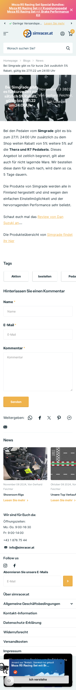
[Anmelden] (62, 34)
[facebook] (15, 565)
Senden (16, 402)
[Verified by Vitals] (24, 672)
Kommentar (14, 348)
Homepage (10, 60)
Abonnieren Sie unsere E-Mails (25, 572)
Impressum (12, 651)
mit (38, 8)
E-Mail (9, 325)
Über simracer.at (16, 594)
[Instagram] (5, 565)
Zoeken (68, 48)
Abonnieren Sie (68, 581)
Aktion (16, 276)
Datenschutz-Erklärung (22, 622)
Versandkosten (15, 641)
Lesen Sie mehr (61, 23)
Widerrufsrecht (15, 632)
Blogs (26, 60)
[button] (4, 23)
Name (9, 302)
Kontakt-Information (20, 613)
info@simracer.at (21, 547)
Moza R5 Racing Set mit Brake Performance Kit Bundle (39, 665)
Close (71, 10)
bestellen (45, 276)
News (39, 60)
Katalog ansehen (5, 34)
